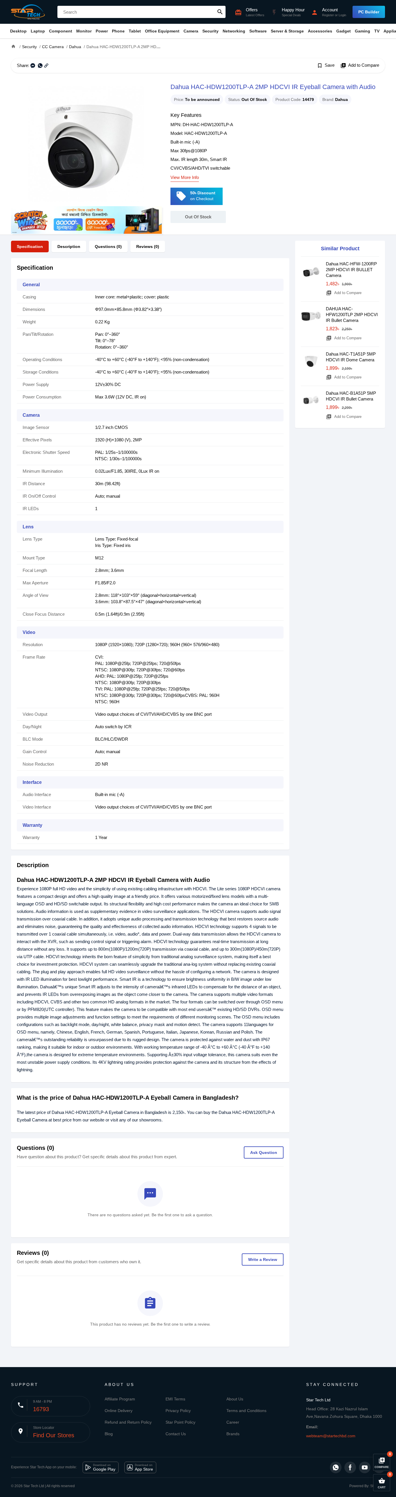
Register (328, 15)
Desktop (18, 31)
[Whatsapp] (335, 1467)
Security (210, 31)
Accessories (320, 31)
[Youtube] (364, 1467)
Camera (191, 31)
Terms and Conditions (246, 1410)
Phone (118, 31)
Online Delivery (118, 1410)
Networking (234, 31)
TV (376, 31)
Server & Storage (287, 31)
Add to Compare (359, 65)
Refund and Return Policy (128, 1422)
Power (102, 31)
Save (326, 65)
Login (342, 15)
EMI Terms (175, 1399)
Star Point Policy (180, 1422)
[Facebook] (350, 1467)
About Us (234, 1399)
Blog (109, 1433)
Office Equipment (162, 31)
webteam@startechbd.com (330, 1435)
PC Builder (368, 12)
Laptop (38, 31)
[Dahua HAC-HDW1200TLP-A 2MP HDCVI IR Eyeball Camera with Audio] (86, 143)
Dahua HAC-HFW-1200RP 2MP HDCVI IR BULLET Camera (351, 269)
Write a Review (262, 1259)
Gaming (362, 31)
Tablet (135, 31)
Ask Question (263, 1152)
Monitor (84, 31)
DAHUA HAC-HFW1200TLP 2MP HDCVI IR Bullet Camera (352, 314)
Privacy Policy (178, 1410)
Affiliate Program (120, 1399)
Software (258, 31)
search (220, 11)
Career (232, 1422)
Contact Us (176, 1433)
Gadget (343, 31)
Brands (232, 1433)
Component (60, 31)
